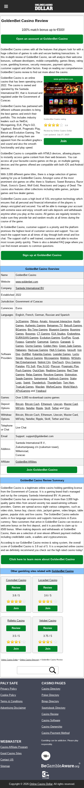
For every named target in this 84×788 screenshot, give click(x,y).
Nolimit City (44, 362)
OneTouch (58, 362)
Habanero (21, 350)
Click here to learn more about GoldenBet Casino (42, 559)
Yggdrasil (41, 390)
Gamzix (54, 341)
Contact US (6, 759)
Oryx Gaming (72, 362)
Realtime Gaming (55, 370)
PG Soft (30, 366)
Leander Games (62, 354)
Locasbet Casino (47, 580)
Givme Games (33, 345)
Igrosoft (71, 350)
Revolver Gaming (53, 374)
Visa (67, 408)
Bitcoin (19, 404)
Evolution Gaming (50, 337)
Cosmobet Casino (16, 580)
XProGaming (23, 390)
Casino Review (50, 714)
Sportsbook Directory (53, 707)
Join (63, 141)
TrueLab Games (25, 386)
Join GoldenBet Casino (42, 469)
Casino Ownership (52, 726)
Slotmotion (71, 374)
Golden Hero (50, 345)
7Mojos (34, 321)
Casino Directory (51, 688)
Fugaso (20, 341)
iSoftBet (26, 354)
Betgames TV (55, 325)
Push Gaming (23, 370)
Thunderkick (39, 382)
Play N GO (43, 366)
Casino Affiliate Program (14, 747)
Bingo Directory (50, 701)
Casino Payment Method (56, 732)
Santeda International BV (30, 288)
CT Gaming (43, 333)
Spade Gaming (24, 378)
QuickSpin (38, 370)
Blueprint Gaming (59, 329)
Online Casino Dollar (40, 784)
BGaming (21, 329)
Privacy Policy (8, 688)
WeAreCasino (54, 386)
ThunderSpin (54, 382)
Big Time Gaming (37, 329)
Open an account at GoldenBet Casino (42, 38)
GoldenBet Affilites (26, 461)
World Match (70, 386)
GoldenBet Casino (63, 571)
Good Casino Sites (11, 753)
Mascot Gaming (34, 358)
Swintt (26, 382)
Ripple (39, 408)
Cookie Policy (8, 695)
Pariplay (20, 366)
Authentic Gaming (35, 325)
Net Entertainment (26, 362)
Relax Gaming (34, 374)
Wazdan (40, 386)
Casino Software (51, 720)
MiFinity (20, 408)
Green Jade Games (70, 345)
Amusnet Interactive (60, 321)
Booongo (30, 333)
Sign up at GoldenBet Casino (42, 255)
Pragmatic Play (70, 366)
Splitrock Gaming (58, 378)
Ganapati (65, 341)
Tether (55, 408)
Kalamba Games (41, 354)
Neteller (30, 408)
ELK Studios (58, 333)
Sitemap (5, 766)
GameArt (31, 341)
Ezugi (75, 337)
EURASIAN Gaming (27, 337)
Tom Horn (68, 382)
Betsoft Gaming (73, 325)
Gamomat (42, 341)
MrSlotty (76, 358)
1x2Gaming (22, 321)
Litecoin (58, 404)
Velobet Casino (47, 620)
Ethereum (46, 404)
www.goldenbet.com (63, 79)
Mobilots (65, 358)
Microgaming (51, 358)
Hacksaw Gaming (38, 350)
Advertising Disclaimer (13, 707)
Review (16, 587)
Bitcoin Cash (32, 404)
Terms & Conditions (11, 701)
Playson (55, 366)
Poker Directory (50, 695)
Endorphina (73, 333)
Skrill (47, 408)
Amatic (44, 321)
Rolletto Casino (16, 620)
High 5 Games (57, 350)
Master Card (71, 404)
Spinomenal (40, 378)
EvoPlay (66, 337)
